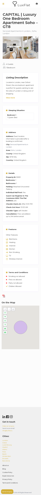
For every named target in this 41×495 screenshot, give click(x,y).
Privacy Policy (7, 479)
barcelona (6, 461)
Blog (4, 469)
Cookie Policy (7, 472)
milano (4, 449)
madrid (4, 447)
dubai (4, 443)
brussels (5, 458)
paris (4, 452)
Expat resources (8, 476)
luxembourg (7, 445)
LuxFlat (24, 5)
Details (12, 173)
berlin (4, 454)
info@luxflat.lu (7, 430)
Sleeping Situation (17, 110)
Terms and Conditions (18, 272)
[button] (20, 327)
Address (12, 132)
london (5, 440)
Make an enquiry (8, 426)
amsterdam (6, 456)
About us (5, 465)
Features (13, 229)
